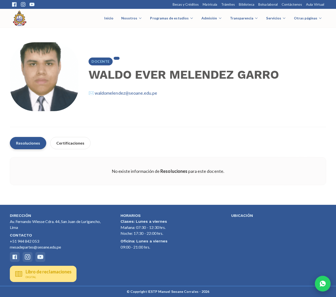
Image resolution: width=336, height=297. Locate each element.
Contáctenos (292, 4)
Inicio (108, 18)
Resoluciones (28, 143)
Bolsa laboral (268, 4)
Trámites (228, 4)
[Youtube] (32, 4)
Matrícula (210, 4)
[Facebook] (14, 4)
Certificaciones (70, 143)
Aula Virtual (315, 4)
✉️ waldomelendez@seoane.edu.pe (123, 93)
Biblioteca (246, 4)
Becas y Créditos (186, 4)
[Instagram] (23, 4)
